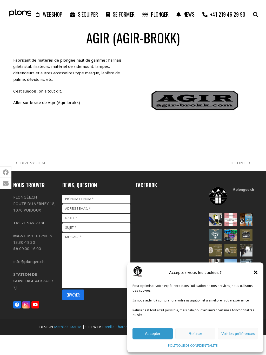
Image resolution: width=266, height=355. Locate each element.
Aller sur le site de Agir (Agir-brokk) (46, 102)
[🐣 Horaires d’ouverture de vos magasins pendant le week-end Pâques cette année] (230, 250)
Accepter (152, 333)
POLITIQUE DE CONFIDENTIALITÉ (192, 345)
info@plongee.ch (28, 261)
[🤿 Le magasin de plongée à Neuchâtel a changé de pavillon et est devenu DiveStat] (215, 235)
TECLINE (238, 163)
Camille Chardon (116, 326)
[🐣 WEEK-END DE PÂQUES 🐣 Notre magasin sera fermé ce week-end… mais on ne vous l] (215, 250)
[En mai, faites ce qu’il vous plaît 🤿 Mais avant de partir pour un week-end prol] (246, 235)
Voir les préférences (238, 333)
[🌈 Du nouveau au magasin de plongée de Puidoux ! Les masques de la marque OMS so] (230, 235)
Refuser (195, 333)
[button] (255, 272)
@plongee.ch (243, 189)
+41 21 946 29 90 (29, 222)
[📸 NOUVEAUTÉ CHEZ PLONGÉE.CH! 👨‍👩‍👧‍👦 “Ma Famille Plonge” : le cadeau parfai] (246, 219)
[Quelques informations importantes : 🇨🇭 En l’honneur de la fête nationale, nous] (230, 219)
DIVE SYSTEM (30, 163)
